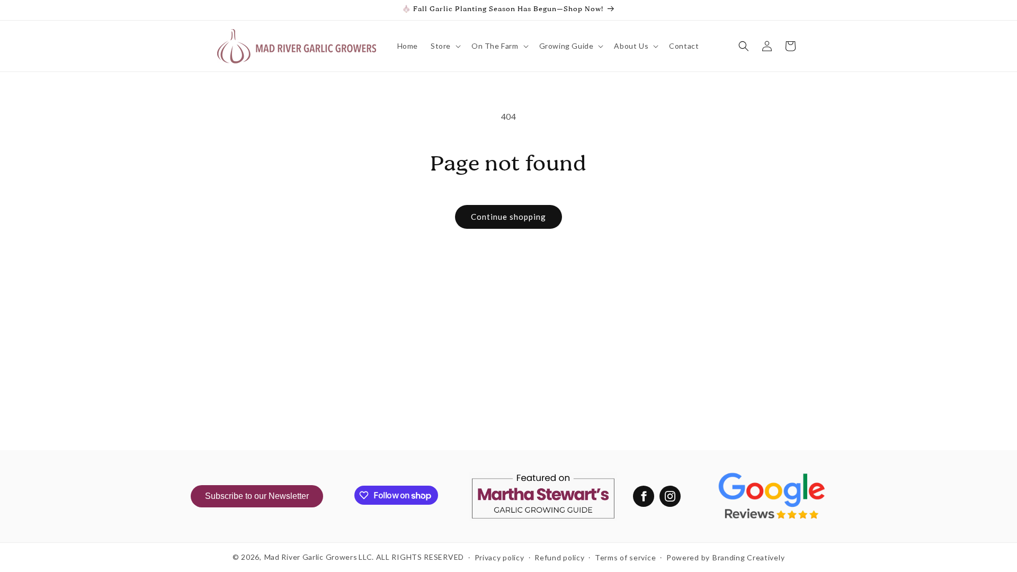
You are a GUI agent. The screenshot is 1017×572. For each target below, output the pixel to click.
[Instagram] (670, 496)
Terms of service (625, 557)
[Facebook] (643, 496)
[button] (444, 46)
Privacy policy (499, 557)
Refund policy (559, 557)
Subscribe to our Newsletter (257, 496)
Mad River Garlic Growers (311, 556)
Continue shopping (508, 216)
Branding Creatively (748, 557)
